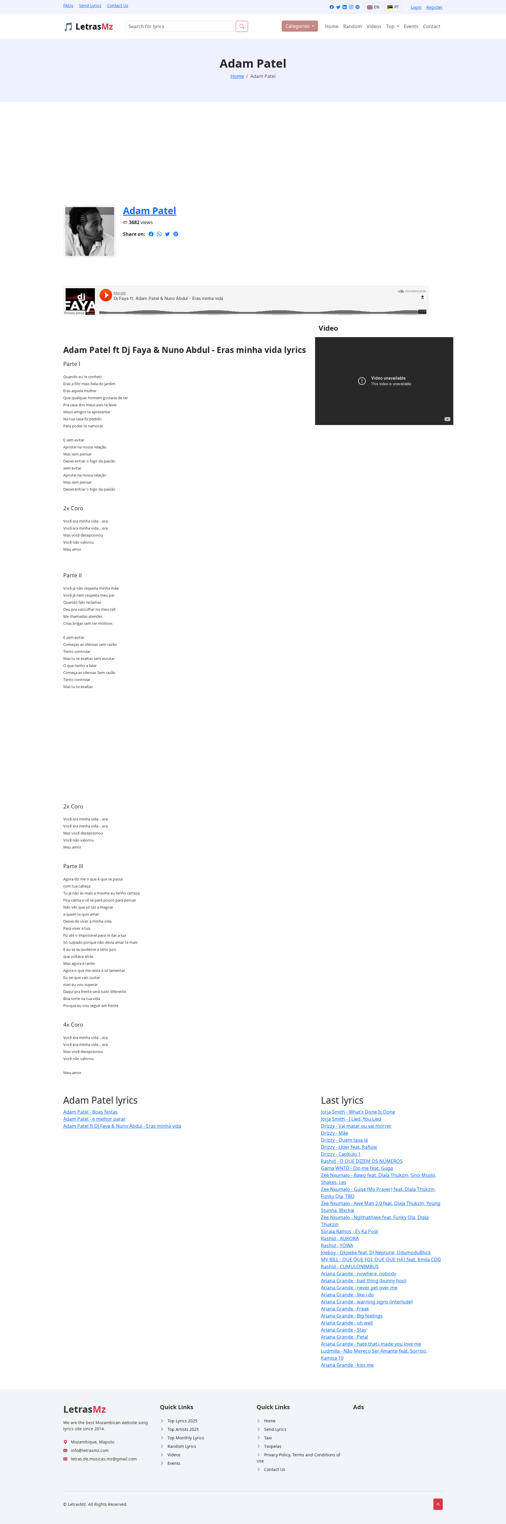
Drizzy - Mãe (334, 1133)
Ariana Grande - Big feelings (352, 1316)
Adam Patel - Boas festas (90, 1112)
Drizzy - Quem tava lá (344, 1140)
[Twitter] (338, 7)
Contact (431, 26)
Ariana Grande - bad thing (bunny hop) (363, 1280)
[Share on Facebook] (151, 234)
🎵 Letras (88, 26)
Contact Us (117, 5)
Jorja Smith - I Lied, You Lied (351, 1119)
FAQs (68, 5)
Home (332, 26)
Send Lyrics (90, 5)
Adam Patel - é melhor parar (94, 1119)
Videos (374, 26)
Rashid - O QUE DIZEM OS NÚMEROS (362, 1161)
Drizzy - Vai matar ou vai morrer (356, 1126)
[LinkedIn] (345, 7)
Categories (298, 26)
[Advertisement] (239, 157)
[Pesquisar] (242, 26)
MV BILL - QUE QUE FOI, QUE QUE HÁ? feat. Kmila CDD (381, 1259)
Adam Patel (149, 210)
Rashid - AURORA (340, 1238)
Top (391, 26)
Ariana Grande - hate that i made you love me (371, 1344)
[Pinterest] (357, 7)
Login (416, 7)
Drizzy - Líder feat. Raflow (349, 1147)
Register (434, 7)
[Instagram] (351, 7)
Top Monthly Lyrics (185, 1438)
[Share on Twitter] (167, 234)
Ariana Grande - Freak (345, 1308)
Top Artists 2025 (183, 1429)
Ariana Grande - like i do (347, 1294)
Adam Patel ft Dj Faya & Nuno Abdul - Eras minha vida (122, 1126)
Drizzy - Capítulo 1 (341, 1154)
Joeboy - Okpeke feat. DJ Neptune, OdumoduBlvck (376, 1252)
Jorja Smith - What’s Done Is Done (358, 1112)
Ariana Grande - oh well (347, 1323)
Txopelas (272, 1446)
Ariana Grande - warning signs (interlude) (367, 1301)
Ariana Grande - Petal (344, 1337)
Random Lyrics (181, 1446)
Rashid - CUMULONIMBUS (350, 1266)
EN (376, 7)
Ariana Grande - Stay (343, 1330)
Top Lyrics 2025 (182, 1421)
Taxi (268, 1438)
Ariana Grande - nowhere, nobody (358, 1273)
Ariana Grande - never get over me (359, 1287)
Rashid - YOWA (337, 1245)
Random (352, 26)
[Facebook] (332, 7)
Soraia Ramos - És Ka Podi (349, 1231)
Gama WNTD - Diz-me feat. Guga (357, 1168)
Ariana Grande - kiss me (347, 1365)
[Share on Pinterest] (175, 234)
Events (411, 26)
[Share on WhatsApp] (159, 234)
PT (396, 7)
